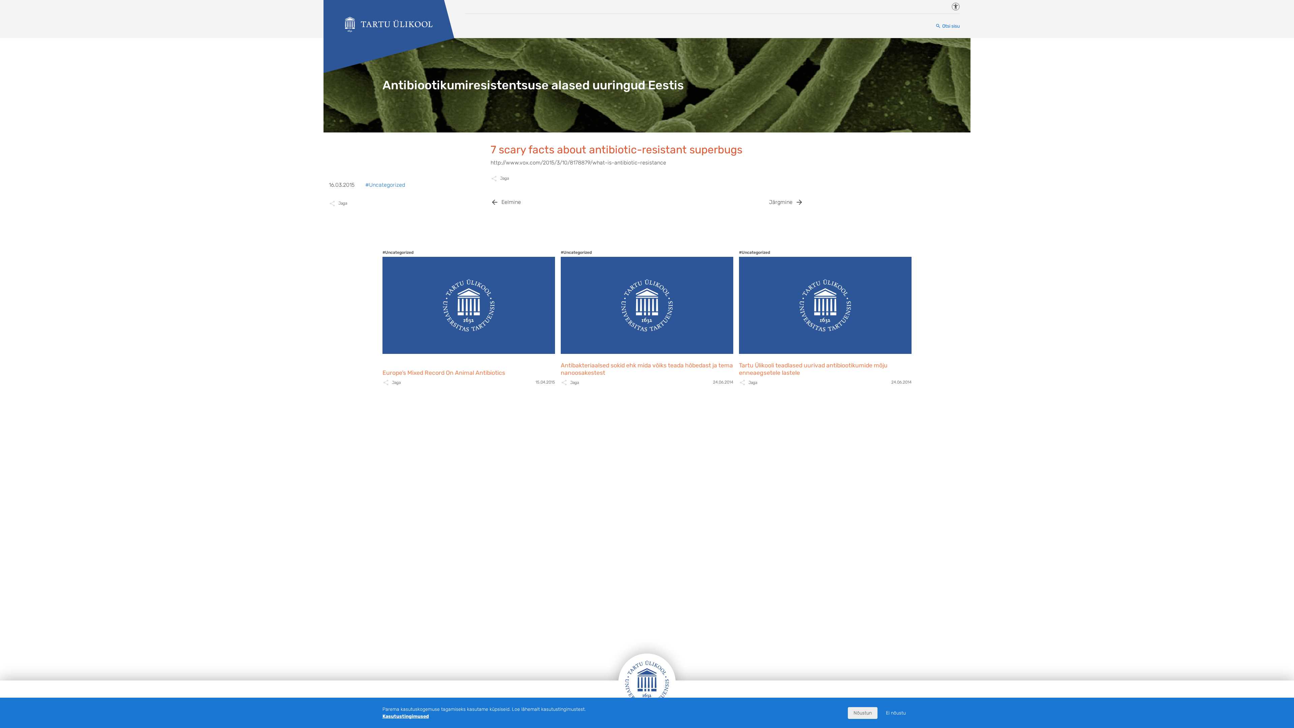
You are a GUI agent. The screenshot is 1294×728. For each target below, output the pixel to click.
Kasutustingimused (405, 716)
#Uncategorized (385, 185)
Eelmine (511, 202)
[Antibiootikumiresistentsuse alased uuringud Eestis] (389, 24)
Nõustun (863, 713)
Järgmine (781, 202)
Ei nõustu (896, 713)
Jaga (504, 178)
